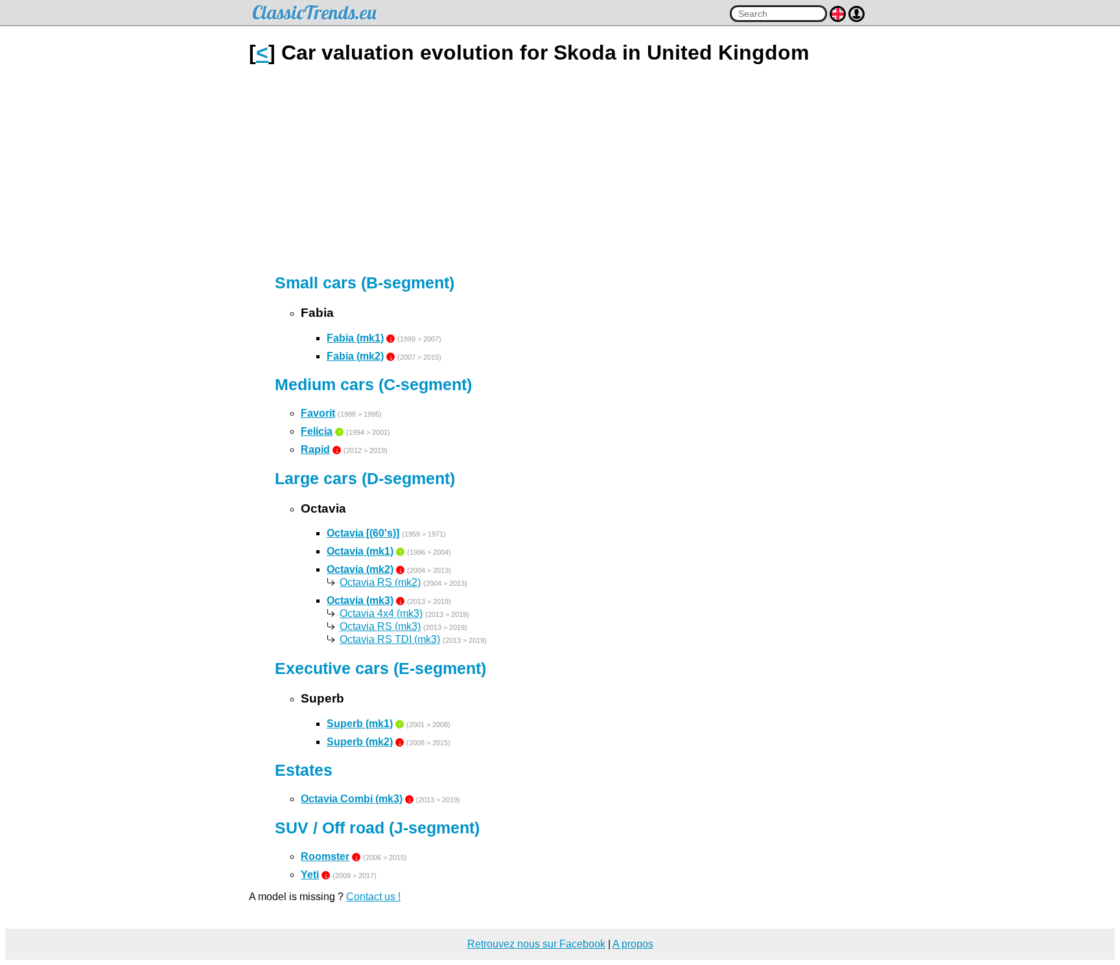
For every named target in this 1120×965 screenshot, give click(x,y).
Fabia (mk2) (355, 356)
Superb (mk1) (360, 723)
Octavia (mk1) (360, 551)
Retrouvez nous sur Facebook (536, 943)
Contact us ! (373, 896)
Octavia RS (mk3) (380, 626)
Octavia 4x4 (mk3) (381, 613)
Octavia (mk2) (360, 569)
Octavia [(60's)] (363, 533)
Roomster (325, 856)
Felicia (316, 431)
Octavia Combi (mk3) (351, 798)
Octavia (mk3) (360, 600)
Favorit (318, 413)
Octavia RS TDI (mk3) (390, 639)
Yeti (310, 874)
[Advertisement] (560, 169)
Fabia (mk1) (355, 337)
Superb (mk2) (360, 741)
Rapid (315, 449)
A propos (632, 943)
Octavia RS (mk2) (380, 582)
